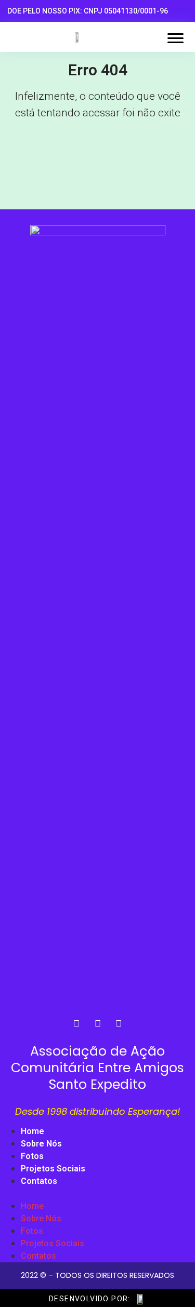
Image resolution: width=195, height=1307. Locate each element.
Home (32, 1131)
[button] (97, 1194)
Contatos (39, 1181)
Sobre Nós (41, 1144)
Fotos (32, 1156)
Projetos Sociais (53, 1168)
